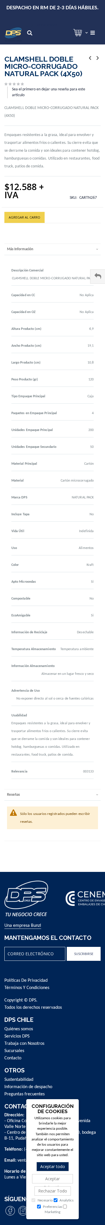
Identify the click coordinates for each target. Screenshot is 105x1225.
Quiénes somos (18, 1029)
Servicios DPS (16, 1036)
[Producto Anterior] (90, 59)
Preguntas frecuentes (24, 1094)
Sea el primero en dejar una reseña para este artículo (48, 92)
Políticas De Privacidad (26, 980)
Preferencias (52, 1207)
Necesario (45, 1200)
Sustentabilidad (18, 1079)
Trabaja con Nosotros (24, 1043)
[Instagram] (23, 1215)
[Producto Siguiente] (97, 59)
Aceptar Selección (53, 1179)
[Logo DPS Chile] (13, 34)
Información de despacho (28, 1087)
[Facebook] (10, 1215)
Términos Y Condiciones (26, 988)
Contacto (12, 1058)
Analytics (66, 1200)
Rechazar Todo (52, 1191)
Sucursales (14, 1051)
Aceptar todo (52, 1166)
